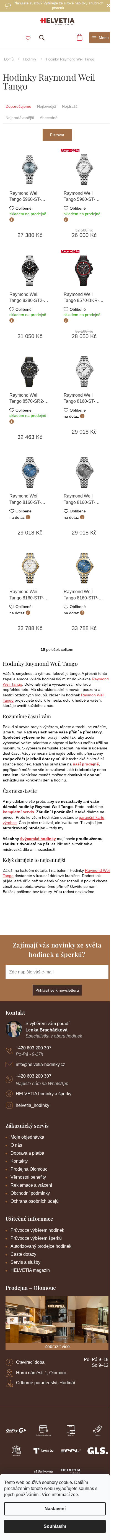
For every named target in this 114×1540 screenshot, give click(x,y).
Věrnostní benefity (28, 1177)
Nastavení (55, 1508)
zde (74, 1494)
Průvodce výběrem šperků (36, 1238)
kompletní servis (18, 812)
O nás (16, 1145)
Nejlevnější (46, 106)
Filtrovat (57, 135)
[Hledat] (41, 37)
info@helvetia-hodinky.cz (40, 1064)
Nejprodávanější (20, 117)
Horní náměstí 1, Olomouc (41, 1372)
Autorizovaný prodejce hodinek (41, 1246)
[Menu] (101, 37)
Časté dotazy (23, 1254)
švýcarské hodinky (38, 838)
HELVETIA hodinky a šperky (43, 1093)
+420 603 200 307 (33, 1048)
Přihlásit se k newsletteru (57, 990)
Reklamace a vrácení (31, 1185)
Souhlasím (55, 1526)
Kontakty (19, 1161)
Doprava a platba (27, 1153)
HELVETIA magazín (30, 1270)
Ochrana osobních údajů (35, 1201)
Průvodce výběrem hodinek (37, 1230)
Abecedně (49, 117)
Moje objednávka (27, 1137)
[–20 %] (84, 169)
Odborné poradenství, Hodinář (45, 1382)
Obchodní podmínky (30, 1193)
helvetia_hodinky (32, 1105)
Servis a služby (25, 1262)
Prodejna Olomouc (29, 1169)
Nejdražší (70, 106)
